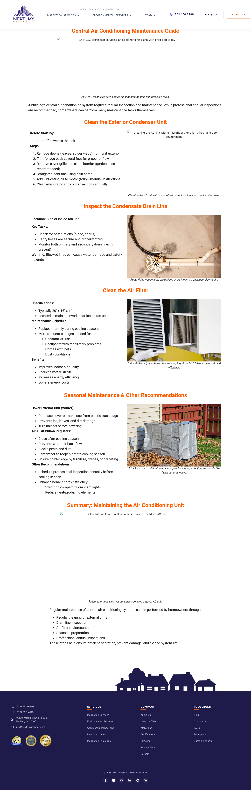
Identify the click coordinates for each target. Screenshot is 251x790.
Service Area (148, 747)
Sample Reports (203, 740)
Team (148, 15)
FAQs (197, 727)
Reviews (145, 740)
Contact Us (200, 721)
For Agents (200, 734)
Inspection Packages (99, 740)
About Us (146, 714)
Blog (196, 714)
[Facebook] (105, 780)
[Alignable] (137, 780)
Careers (145, 753)
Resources (202, 706)
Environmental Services (110, 15)
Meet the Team (149, 721)
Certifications (148, 734)
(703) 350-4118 (25, 712)
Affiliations (146, 727)
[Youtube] (121, 780)
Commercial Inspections (100, 727)
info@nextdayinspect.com (30, 727)
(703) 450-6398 (25, 706)
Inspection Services (61, 15)
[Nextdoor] (145, 780)
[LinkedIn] (129, 780)
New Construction (97, 734)
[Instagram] (113, 780)
